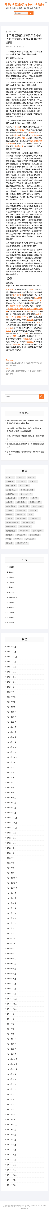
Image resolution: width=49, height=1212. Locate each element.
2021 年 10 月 (12, 888)
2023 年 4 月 (11, 798)
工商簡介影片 (34, 518)
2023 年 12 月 (12, 757)
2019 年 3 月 (11, 1044)
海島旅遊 (10, 608)
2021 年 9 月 (11, 893)
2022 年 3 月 (11, 863)
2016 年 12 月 (12, 1175)
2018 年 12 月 (12, 1059)
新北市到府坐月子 (21, 317)
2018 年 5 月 (11, 1089)
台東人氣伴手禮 (26, 494)
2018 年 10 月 (12, 1069)
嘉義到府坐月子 (14, 309)
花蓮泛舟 (9, 328)
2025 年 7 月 (11, 672)
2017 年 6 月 (11, 1145)
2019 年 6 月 (11, 1029)
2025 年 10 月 (12, 657)
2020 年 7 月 (11, 964)
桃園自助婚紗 (37, 531)
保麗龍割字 (10, 290)
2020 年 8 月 (11, 959)
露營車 (39, 322)
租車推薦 (10, 618)
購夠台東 (9, 543)
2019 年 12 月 (12, 999)
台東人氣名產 (10, 498)
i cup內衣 (31, 477)
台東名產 (34, 498)
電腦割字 (16, 135)
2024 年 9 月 (11, 712)
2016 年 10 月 (12, 1185)
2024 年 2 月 (11, 747)
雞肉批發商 (34, 141)
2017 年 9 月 (11, 1130)
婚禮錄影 (9, 514)
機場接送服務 (12, 597)
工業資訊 (10, 587)
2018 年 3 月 (11, 1099)
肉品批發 (16, 344)
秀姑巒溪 (26, 339)
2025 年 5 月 (11, 682)
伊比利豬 (23, 333)
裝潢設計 (10, 623)
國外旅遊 (10, 582)
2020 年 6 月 (11, 969)
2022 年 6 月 (11, 848)
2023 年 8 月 (11, 778)
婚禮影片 (33, 510)
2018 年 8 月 (11, 1079)
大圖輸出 (30, 133)
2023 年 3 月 (11, 803)
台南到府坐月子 (26, 309)
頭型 (30, 312)
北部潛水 (14, 336)
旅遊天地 (21, 47)
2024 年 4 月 (11, 737)
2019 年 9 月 (11, 1014)
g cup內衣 (20, 477)
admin (14, 47)
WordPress (24, 1209)
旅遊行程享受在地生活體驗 (24, 5)
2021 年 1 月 (11, 933)
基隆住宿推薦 (24, 506)
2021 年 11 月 (12, 883)
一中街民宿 (22, 481)
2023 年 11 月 (12, 762)
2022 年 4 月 (11, 858)
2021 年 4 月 (11, 918)
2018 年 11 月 (12, 1064)
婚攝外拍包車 (21, 510)
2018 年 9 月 (11, 1074)
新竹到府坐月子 (21, 130)
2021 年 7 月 (11, 903)
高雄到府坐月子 (22, 543)
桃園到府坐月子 (35, 301)
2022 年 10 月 (12, 828)
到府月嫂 (37, 298)
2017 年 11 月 (12, 1120)
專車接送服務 (21, 518)
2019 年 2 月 (11, 1049)
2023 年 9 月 (11, 772)
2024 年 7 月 (11, 722)
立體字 (12, 306)
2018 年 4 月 (11, 1094)
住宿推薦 (10, 567)
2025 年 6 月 (11, 677)
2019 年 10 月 (12, 1009)
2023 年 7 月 (11, 783)
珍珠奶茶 (18, 539)
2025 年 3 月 (11, 687)
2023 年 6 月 (11, 788)
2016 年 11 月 (12, 1180)
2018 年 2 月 (11, 1105)
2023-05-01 (12, 32)
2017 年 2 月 (11, 1165)
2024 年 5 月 (11, 732)
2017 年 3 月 (11, 1160)
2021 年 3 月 (11, 923)
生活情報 (10, 613)
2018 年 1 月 (11, 1110)
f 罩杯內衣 (9, 477)
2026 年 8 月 (11, 647)
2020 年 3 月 (11, 984)
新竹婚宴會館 (18, 295)
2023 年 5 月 (11, 793)
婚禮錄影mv (21, 514)
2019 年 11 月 (12, 1004)
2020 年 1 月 (11, 994)
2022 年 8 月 (11, 838)
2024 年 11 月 (12, 702)
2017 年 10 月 (12, 1125)
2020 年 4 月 (11, 979)
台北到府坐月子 (11, 490)
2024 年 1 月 (11, 752)
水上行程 (10, 602)
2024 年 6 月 (11, 727)
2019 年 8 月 (11, 1019)
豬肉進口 (30, 342)
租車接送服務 (30, 539)
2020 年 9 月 (11, 954)
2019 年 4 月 (11, 1039)
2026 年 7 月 (11, 652)
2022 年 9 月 (11, 833)
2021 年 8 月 (11, 898)
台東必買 (9, 502)
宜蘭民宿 (9, 518)
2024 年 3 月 (11, 742)
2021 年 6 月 (11, 908)
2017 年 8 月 (11, 1135)
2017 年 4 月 (11, 1155)
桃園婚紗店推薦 (25, 527)
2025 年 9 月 (11, 662)
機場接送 (9, 535)
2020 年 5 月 (11, 974)
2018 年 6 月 (11, 1084)
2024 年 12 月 (12, 697)
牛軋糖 (8, 331)
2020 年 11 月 (12, 944)
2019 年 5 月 (11, 1034)
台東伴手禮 (23, 498)
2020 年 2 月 (11, 989)
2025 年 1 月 (11, 692)
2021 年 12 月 (12, 878)
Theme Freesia (35, 1206)
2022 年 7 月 (11, 843)
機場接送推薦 (34, 535)
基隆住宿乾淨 (10, 506)
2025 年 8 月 (11, 667)
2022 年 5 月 (11, 853)
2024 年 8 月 (11, 717)
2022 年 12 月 (12, 818)
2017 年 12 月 (12, 1115)
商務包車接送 (21, 502)
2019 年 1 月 (11, 1054)
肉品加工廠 (19, 146)
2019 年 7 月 (11, 1024)
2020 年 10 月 (12, 949)
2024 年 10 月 (12, 707)
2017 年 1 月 (11, 1170)
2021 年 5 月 (11, 913)
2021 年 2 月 (11, 928)
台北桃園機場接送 (27, 490)
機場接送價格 (21, 535)
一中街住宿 (10, 481)
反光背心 (31, 290)
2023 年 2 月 (11, 808)
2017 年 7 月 (11, 1140)
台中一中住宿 (10, 486)
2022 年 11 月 (12, 823)
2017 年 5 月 (11, 1150)
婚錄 (30, 514)
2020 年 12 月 (12, 938)
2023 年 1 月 (11, 813)
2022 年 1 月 (11, 873)
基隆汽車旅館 (37, 506)
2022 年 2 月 (11, 868)
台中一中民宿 (24, 486)
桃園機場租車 (24, 531)
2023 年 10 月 (12, 767)
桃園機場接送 (10, 531)
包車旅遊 (10, 572)
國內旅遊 (10, 577)
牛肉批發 (16, 127)
